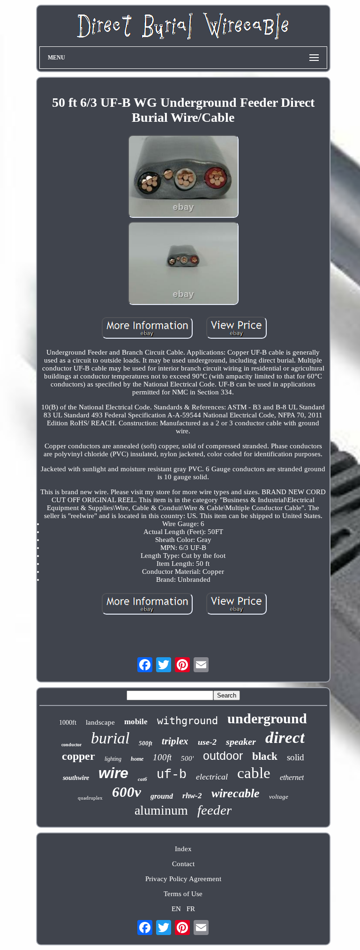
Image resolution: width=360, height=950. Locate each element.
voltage (278, 796)
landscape (100, 722)
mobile (136, 721)
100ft (162, 757)
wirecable (235, 793)
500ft (145, 743)
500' (187, 758)
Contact (183, 864)
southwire (76, 777)
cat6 (142, 779)
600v (126, 792)
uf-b (172, 775)
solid (295, 757)
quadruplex (90, 798)
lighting (113, 759)
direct (285, 737)
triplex (175, 741)
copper (78, 756)
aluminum (161, 810)
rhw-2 (192, 795)
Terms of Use (183, 894)
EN (176, 909)
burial (110, 738)
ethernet (292, 777)
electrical (212, 776)
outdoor (223, 755)
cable (253, 772)
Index (183, 849)
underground (267, 718)
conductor (71, 744)
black (265, 756)
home (137, 759)
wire (113, 772)
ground (161, 796)
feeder (214, 809)
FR (191, 909)
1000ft (67, 722)
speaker (241, 741)
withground (187, 721)
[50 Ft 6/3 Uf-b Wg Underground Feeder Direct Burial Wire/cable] (183, 177)
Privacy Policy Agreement (183, 879)
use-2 (207, 742)
